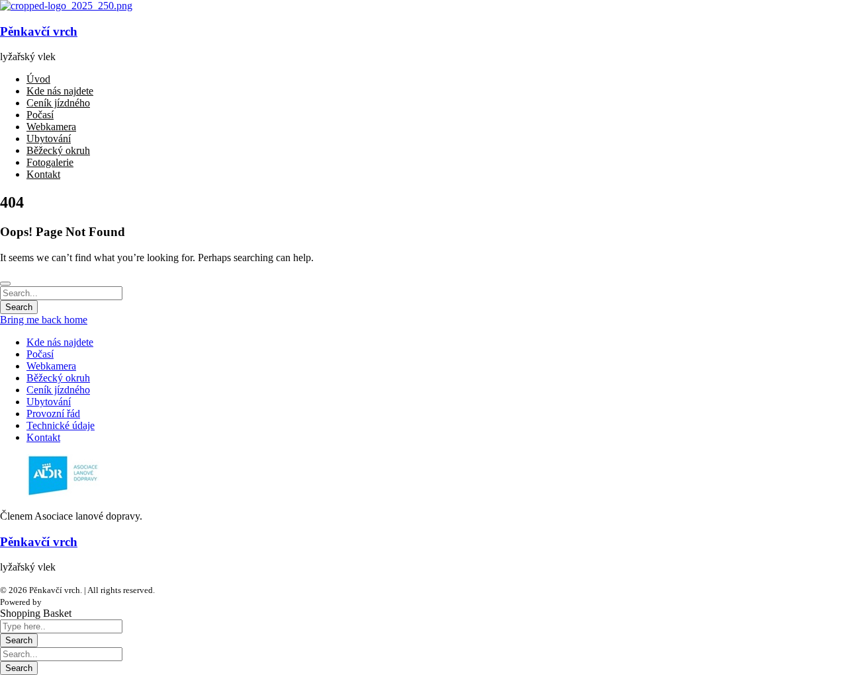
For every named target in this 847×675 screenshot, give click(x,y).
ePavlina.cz (64, 602)
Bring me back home (43, 319)
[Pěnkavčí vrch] (66, 5)
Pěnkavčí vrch (38, 31)
